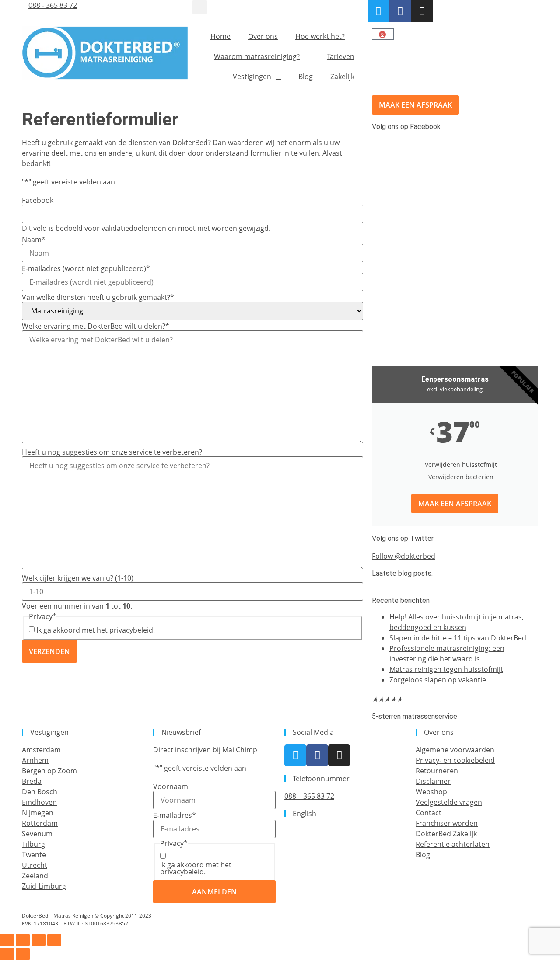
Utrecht (34, 865)
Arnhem (35, 760)
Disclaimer (433, 781)
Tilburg (33, 844)
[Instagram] (422, 11)
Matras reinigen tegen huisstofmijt (446, 669)
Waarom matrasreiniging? (257, 56)
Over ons (263, 36)
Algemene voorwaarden (455, 750)
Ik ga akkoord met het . (95, 629)
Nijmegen (37, 812)
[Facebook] (400, 11)
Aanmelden (214, 892)
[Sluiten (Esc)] (54, 940)
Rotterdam (40, 823)
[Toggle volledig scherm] (23, 940)
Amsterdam (41, 750)
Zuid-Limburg (44, 886)
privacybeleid (131, 630)
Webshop (431, 792)
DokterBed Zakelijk (446, 833)
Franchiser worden (447, 823)
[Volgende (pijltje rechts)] (23, 954)
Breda (32, 781)
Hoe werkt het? (320, 36)
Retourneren (437, 771)
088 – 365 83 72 (309, 796)
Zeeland (35, 875)
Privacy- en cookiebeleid (455, 760)
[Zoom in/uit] (7, 940)
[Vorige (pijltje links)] (7, 954)
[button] (199, 7)
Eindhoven (39, 802)
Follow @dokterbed (403, 556)
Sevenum (37, 833)
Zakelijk (342, 76)
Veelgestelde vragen (449, 802)
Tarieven (340, 56)
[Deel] (39, 940)
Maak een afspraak (454, 503)
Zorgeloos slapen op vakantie (437, 680)
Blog (305, 76)
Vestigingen (252, 76)
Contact (428, 812)
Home (220, 36)
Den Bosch (39, 792)
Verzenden (49, 651)
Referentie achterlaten (453, 844)
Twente (34, 854)
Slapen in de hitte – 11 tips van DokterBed (457, 638)
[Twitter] (378, 11)
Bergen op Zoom (49, 771)
